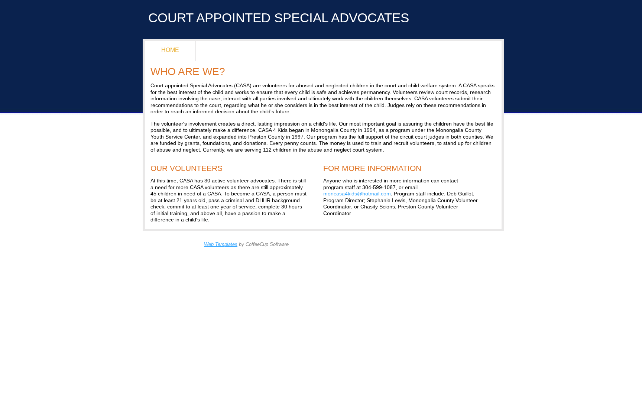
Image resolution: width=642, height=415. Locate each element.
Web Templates (220, 244)
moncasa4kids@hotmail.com (357, 194)
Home (170, 49)
